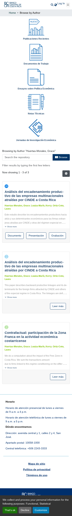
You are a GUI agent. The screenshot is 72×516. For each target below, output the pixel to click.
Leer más (58, 306)
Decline (25, 510)
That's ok (10, 510)
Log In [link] (61, 3)
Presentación (36, 235)
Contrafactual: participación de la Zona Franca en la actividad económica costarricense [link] (35, 337)
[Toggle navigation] (68, 5)
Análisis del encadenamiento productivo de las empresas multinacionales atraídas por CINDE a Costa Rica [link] (34, 196)
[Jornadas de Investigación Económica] (36, 127)
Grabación (57, 235)
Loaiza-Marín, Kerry (41, 205)
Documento (14, 235)
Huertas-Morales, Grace (17, 205)
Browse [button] (62, 157)
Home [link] (12, 12)
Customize (41, 510)
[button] (12, 4)
